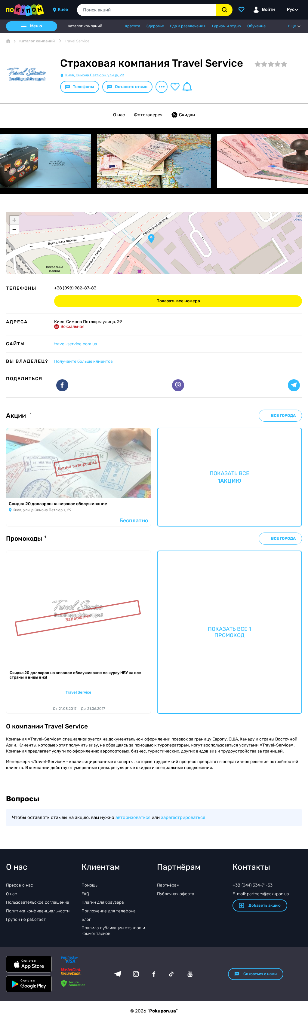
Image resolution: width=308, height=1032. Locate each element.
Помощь (89, 885)
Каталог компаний (85, 26)
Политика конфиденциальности (37, 911)
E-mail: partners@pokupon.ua (261, 893)
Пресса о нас (19, 885)
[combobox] (146, 10)
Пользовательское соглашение (37, 902)
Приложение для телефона (109, 911)
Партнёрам (168, 885)
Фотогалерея (148, 115)
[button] (151, 238)
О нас (119, 115)
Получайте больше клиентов (83, 361)
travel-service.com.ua (75, 344)
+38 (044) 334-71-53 (253, 885)
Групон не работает (26, 919)
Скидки (187, 115)
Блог (86, 919)
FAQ (85, 893)
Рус (290, 9)
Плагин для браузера (103, 902)
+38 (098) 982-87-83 (75, 288)
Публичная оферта (175, 893)
